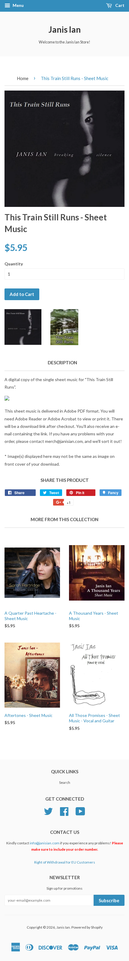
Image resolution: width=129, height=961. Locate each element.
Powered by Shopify (87, 927)
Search (64, 782)
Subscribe (109, 900)
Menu (18, 5)
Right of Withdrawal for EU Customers (64, 862)
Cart (119, 5)
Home (22, 78)
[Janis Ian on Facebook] (64, 810)
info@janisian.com (44, 843)
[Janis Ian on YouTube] (80, 810)
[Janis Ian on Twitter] (48, 810)
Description (62, 362)
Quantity (13, 263)
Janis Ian (65, 29)
